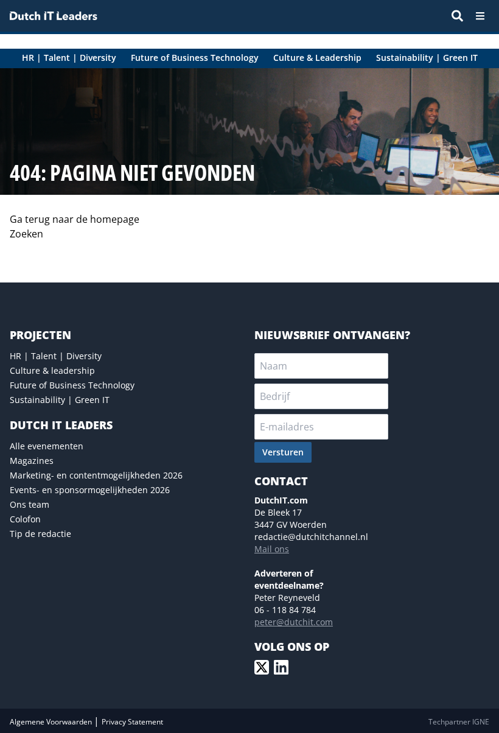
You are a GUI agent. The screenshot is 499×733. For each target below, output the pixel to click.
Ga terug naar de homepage (74, 219)
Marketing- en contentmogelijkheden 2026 (96, 475)
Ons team (29, 504)
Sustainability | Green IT (60, 399)
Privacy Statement (132, 722)
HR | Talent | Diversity (56, 356)
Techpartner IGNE (458, 722)
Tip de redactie (40, 533)
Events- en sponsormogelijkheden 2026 (90, 490)
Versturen (283, 452)
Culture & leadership (52, 370)
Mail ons (271, 549)
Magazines (32, 460)
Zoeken (26, 233)
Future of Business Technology (72, 385)
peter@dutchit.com (293, 622)
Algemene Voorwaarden (52, 722)
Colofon (25, 519)
